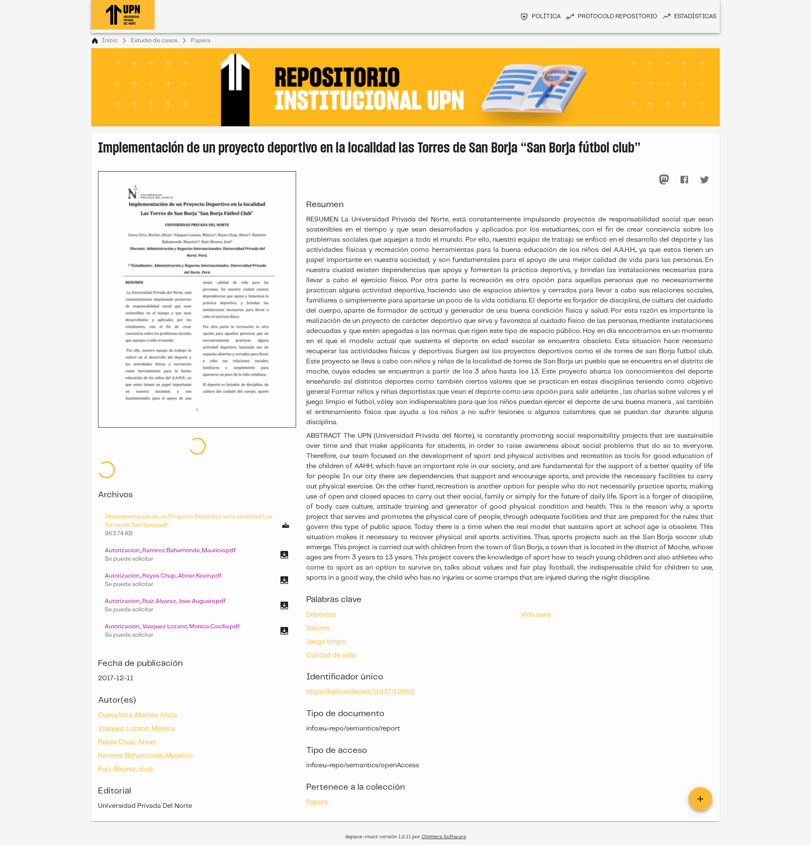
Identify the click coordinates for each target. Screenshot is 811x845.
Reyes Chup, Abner (127, 701)
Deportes (320, 614)
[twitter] (704, 179)
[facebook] (684, 179)
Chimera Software (444, 833)
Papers (200, 41)
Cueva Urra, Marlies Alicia (137, 674)
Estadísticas (695, 16)
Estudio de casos (154, 41)
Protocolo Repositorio (617, 16)
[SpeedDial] (700, 795)
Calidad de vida (331, 655)
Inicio (109, 41)
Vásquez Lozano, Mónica (136, 688)
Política (546, 16)
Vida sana (536, 614)
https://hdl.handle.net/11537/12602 (360, 692)
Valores (317, 628)
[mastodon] (664, 179)
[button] (197, 514)
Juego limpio (326, 641)
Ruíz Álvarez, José (125, 728)
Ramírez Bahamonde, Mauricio (145, 715)
